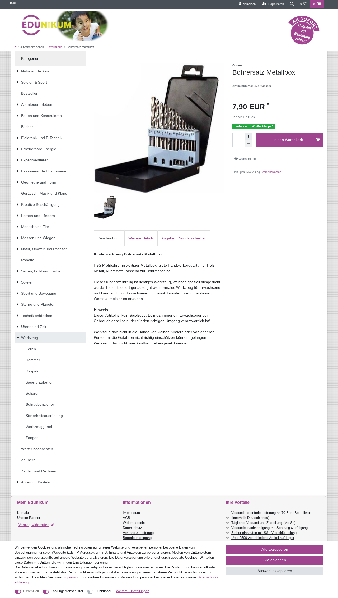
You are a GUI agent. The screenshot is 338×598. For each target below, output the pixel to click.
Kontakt (23, 513)
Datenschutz (132, 528)
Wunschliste (247, 159)
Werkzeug (55, 46)
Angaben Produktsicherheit (183, 238)
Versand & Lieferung (138, 533)
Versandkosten (271, 172)
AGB (126, 518)
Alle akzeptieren (274, 549)
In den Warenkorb (288, 140)
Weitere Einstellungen (132, 591)
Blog (13, 2)
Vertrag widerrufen (33, 525)
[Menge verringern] (248, 143)
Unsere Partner (28, 518)
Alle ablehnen (274, 560)
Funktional (103, 591)
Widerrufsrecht (134, 523)
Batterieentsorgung (137, 538)
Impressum (131, 513)
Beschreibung (109, 238)
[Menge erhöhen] (248, 136)
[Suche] (292, 4)
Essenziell (31, 591)
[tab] (109, 238)
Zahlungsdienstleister (67, 591)
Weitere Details (141, 238)
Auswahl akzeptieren (274, 571)
